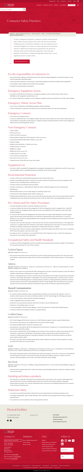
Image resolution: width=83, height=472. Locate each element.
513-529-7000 (34, 415)
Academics (39, 5)
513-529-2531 (17, 456)
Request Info (52, 1)
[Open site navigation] (78, 5)
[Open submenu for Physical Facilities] (24, 9)
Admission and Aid (48, 5)
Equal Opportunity (16, 465)
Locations (63, 1)
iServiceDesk (56, 415)
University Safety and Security (49, 448)
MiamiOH (12, 33)
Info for (69, 1)
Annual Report (26, 442)
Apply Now (72, 5)
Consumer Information (25, 465)
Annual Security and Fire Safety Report (30, 467)
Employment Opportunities (48, 444)
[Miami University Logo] (9, 5)
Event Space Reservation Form (60, 417)
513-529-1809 (14, 454)
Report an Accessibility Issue (64, 465)
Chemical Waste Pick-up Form (60, 421)
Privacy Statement (45, 465)
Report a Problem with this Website (46, 467)
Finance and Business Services (23, 33)
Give (75, 1)
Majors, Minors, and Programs (49, 442)
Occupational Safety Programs (53, 33)
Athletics (56, 5)
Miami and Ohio (27, 444)
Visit (58, 1)
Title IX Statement (54, 465)
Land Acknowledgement (36, 465)
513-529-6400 (14, 458)
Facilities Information (58, 419)
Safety (43, 33)
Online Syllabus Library (47, 446)
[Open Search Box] (78, 1)
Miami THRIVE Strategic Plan (30, 440)
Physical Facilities (6, 9)
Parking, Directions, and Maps (49, 450)
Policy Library (57, 467)
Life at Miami (63, 5)
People (43, 440)
